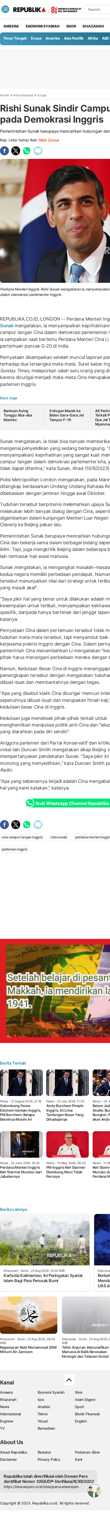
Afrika (93, 38)
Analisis (44, 1406)
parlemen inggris (14, 849)
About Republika (13, 1452)
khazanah (93, 26)
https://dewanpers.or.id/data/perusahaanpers (41, 1486)
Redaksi (44, 1452)
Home (4, 95)
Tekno (43, 1414)
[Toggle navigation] (5, 9)
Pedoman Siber (87, 1452)
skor (71, 26)
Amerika (53, 38)
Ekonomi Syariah (43, 26)
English (81, 1421)
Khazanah (8, 1399)
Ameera (6, 1392)
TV (2, 1428)
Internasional (23, 95)
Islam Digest (85, 1399)
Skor (78, 1392)
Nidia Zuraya (49, 140)
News (4, 1406)
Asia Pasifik (73, 38)
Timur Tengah (15, 38)
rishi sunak (59, 837)
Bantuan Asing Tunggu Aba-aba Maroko (18, 415)
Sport (79, 1406)
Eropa (36, 38)
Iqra (41, 1399)
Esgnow (6, 1421)
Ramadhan (46, 1428)
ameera (11, 26)
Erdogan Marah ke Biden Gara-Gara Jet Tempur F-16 (66, 415)
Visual (43, 1421)
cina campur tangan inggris (22, 837)
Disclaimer (8, 1459)
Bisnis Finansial (87, 1414)
